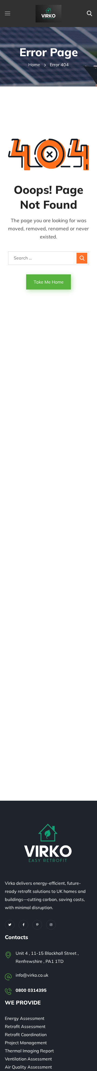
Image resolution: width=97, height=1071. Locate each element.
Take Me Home (49, 282)
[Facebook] (23, 925)
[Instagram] (51, 925)
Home (34, 64)
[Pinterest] (37, 925)
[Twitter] (10, 925)
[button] (89, 13)
